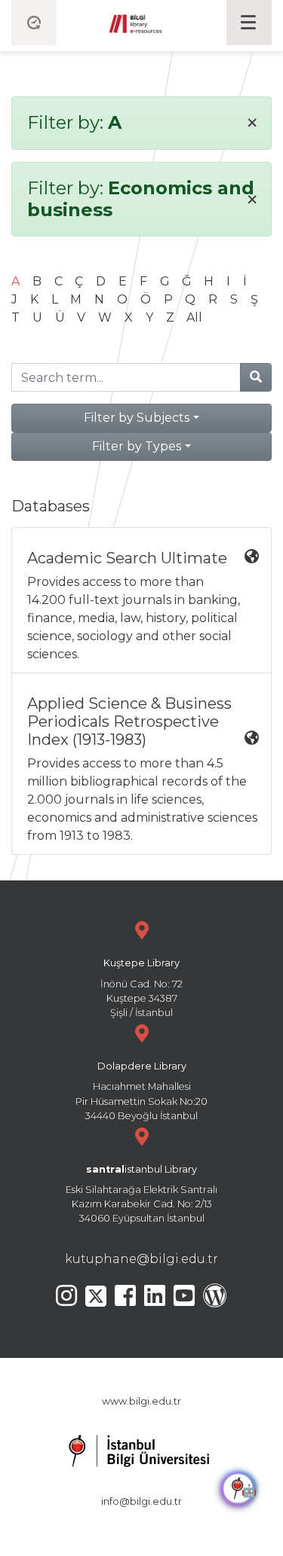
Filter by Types (136, 446)
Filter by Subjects (136, 417)
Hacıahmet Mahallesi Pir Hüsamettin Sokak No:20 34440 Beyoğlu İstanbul (141, 1090)
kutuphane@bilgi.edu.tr (141, 1259)
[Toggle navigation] (249, 22)
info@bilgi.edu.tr (141, 1501)
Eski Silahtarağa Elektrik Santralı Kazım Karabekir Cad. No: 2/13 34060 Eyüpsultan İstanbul (141, 1194)
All (194, 317)
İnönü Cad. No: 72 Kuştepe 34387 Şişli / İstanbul (141, 987)
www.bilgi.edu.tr (141, 1401)
